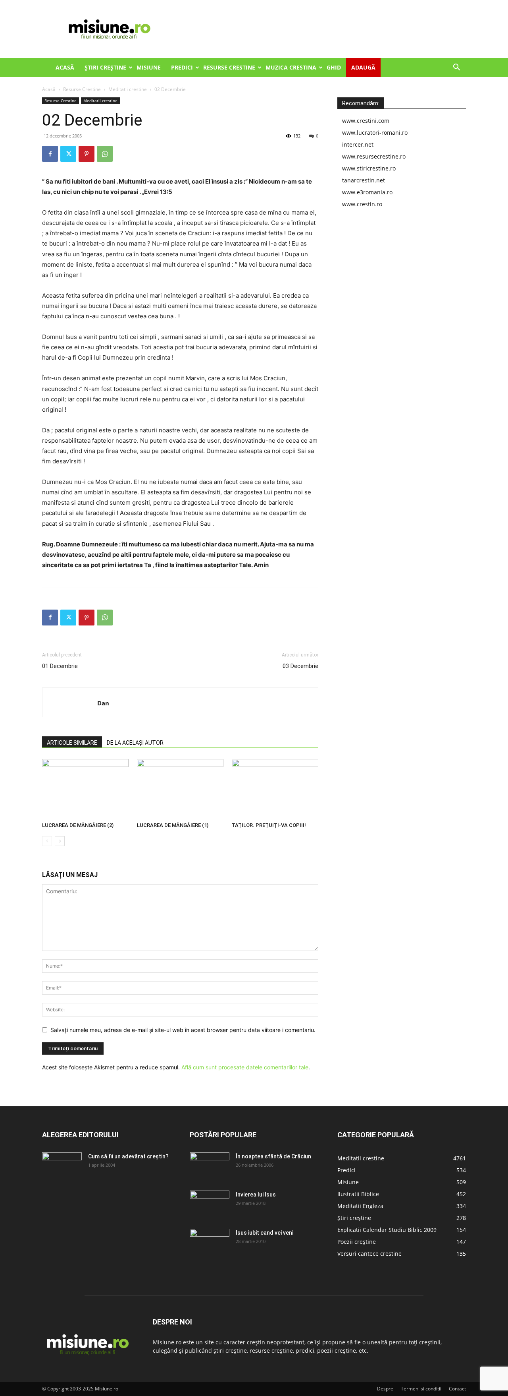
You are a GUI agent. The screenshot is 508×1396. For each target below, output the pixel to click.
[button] (456, 68)
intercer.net (357, 144)
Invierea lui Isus (256, 1194)
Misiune (149, 67)
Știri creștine (105, 67)
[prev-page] (47, 841)
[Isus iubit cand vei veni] (209, 1243)
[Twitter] (68, 154)
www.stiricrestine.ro (369, 168)
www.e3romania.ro (367, 192)
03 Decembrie (300, 666)
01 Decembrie (60, 666)
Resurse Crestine (229, 67)
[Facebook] (50, 154)
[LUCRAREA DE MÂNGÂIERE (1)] (180, 789)
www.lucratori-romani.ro (375, 132)
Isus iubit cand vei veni (264, 1232)
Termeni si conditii (421, 1388)
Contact (457, 1388)
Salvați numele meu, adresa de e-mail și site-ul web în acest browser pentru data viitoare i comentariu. (183, 1029)
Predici (182, 67)
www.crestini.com (365, 120)
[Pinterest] (86, 154)
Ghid (334, 67)
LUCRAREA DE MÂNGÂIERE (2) (78, 825)
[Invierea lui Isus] (209, 1204)
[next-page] (60, 841)
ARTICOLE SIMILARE (72, 743)
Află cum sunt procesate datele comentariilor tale (244, 1067)
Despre (385, 1388)
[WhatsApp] (105, 154)
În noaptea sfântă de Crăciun (273, 1156)
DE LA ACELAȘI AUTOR (135, 743)
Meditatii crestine (127, 89)
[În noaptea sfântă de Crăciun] (209, 1166)
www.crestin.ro (362, 204)
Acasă (65, 67)
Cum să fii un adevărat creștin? (128, 1156)
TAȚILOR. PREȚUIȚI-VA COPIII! (269, 825)
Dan (103, 703)
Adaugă (363, 67)
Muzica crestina (291, 67)
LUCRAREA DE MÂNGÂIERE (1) (172, 825)
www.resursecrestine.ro (374, 156)
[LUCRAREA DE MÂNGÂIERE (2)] (85, 789)
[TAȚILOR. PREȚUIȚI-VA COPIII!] (275, 789)
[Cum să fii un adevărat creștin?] (62, 1166)
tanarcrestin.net (363, 180)
